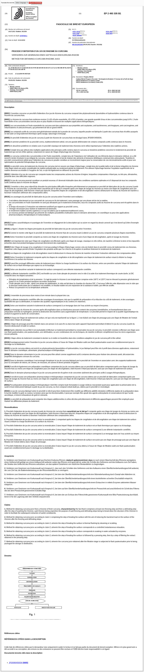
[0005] (25, 663)
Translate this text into (7, 3)
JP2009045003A (15, 663)
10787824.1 (23, 36)
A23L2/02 (109, 31)
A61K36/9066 (77, 35)
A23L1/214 (76, 31)
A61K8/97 (109, 33)
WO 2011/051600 (77, 44)
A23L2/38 (76, 33)
